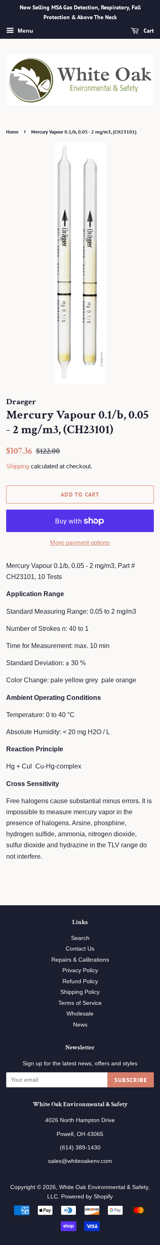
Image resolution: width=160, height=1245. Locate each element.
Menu (24, 30)
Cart (148, 30)
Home (12, 132)
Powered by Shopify (87, 1197)
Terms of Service (80, 1003)
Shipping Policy (80, 992)
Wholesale (80, 1014)
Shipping (17, 466)
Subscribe (130, 1080)
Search (80, 938)
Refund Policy (80, 981)
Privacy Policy (80, 970)
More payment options (80, 542)
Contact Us (80, 949)
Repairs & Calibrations (80, 960)
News (80, 1025)
